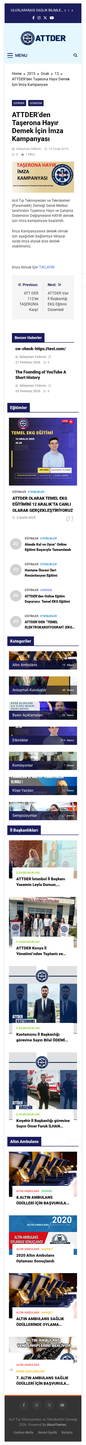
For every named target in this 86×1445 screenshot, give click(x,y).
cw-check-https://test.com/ (40, 349)
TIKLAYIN (46, 267)
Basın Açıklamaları (30, 1371)
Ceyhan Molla (23, 1432)
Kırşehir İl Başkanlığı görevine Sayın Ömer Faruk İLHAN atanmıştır (43, 1126)
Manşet (47, 1249)
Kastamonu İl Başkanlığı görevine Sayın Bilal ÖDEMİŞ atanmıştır (41, 1040)
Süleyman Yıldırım (28, 149)
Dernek (19, 103)
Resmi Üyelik (47, 1432)
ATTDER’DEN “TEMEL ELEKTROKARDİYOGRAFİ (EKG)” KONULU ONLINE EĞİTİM (50, 627)
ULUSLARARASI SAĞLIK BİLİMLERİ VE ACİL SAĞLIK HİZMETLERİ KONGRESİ (37, 10)
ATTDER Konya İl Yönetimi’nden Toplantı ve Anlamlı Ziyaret (39, 954)
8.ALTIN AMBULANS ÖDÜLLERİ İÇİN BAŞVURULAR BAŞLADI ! (42, 1203)
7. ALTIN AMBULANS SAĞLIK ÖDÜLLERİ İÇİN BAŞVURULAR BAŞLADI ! (42, 1384)
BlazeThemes (56, 1425)
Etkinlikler (36, 492)
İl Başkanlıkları (28, 872)
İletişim (66, 1432)
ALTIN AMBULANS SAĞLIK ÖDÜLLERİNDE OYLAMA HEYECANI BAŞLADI (40, 1324)
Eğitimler (19, 492)
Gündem (36, 103)
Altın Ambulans (27, 1191)
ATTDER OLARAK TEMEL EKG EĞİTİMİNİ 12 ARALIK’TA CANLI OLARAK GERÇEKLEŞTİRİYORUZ (42, 504)
